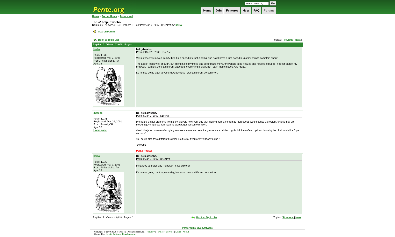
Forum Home (109, 16)
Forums (269, 10)
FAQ (256, 10)
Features (232, 10)
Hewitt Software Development (120, 234)
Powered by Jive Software (197, 228)
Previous (288, 39)
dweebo (97, 113)
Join (219, 10)
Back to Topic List (108, 39)
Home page (100, 130)
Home (207, 10)
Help (246, 10)
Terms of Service (165, 232)
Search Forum (106, 31)
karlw (178, 25)
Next (298, 39)
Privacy (151, 232)
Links (178, 232)
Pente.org (114, 7)
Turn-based (126, 16)
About (186, 232)
